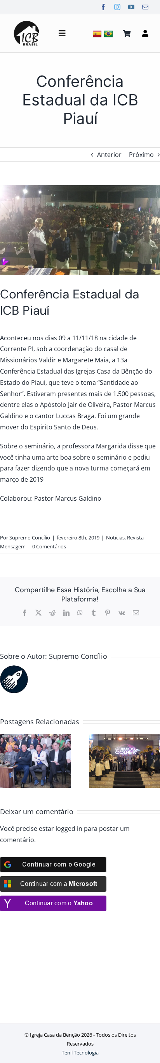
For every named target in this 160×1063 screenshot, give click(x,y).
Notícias (115, 537)
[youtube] (131, 7)
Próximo (141, 154)
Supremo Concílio (29, 537)
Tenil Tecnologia (80, 1052)
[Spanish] (98, 34)
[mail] (145, 7)
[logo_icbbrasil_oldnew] (27, 21)
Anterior (109, 154)
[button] (6, 761)
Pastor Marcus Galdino (67, 498)
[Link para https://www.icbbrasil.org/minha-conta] (145, 33)
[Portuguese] (109, 34)
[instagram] (117, 7)
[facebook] (103, 7)
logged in (69, 828)
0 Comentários (49, 546)
